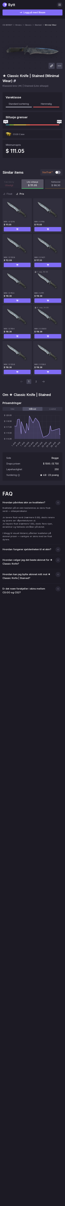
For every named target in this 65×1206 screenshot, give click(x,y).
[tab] (13, 409)
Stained (38, 25)
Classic (28, 25)
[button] (17, 229)
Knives (18, 25)
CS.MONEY (7, 25)
